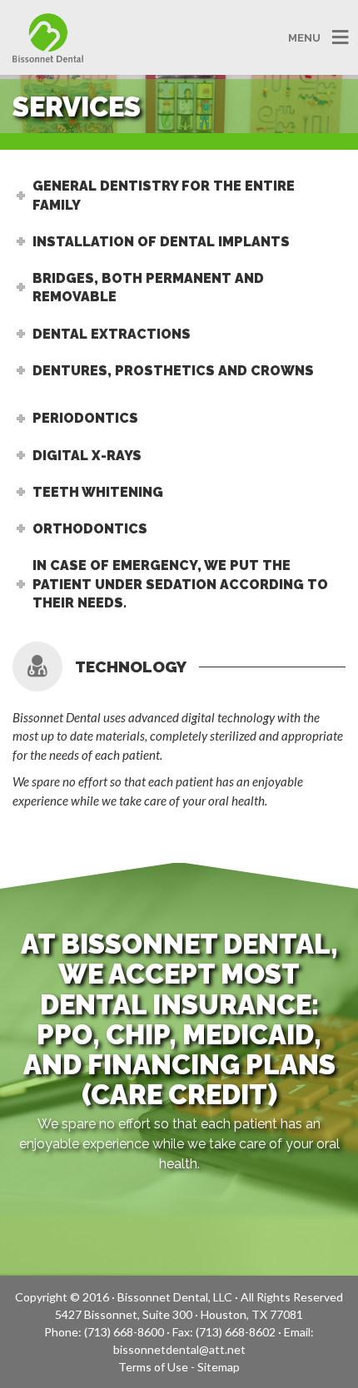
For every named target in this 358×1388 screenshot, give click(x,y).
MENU (304, 37)
